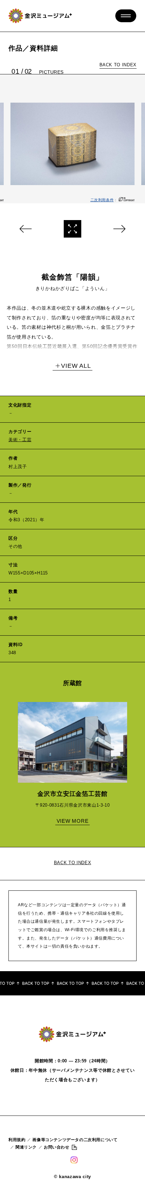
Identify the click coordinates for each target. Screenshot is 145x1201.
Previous (26, 229)
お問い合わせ (56, 1147)
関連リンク (26, 1147)
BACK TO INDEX (118, 64)
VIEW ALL (76, 365)
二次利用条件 (102, 200)
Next (119, 229)
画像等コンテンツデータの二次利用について (74, 1139)
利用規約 (16, 1139)
